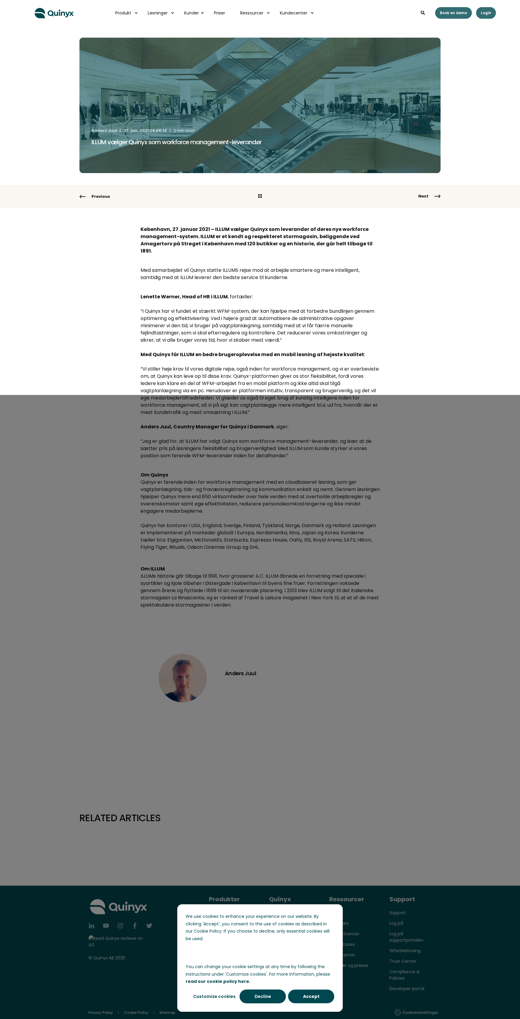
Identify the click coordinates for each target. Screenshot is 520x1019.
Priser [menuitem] (219, 13)
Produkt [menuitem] (123, 13)
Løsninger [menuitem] (158, 13)
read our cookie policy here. (218, 981)
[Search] (423, 12)
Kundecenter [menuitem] (293, 13)
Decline (263, 996)
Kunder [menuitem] (191, 13)
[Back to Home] (54, 12)
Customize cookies (214, 996)
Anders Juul (104, 130)
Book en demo (453, 12)
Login (486, 12)
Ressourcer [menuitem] (251, 13)
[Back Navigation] (260, 196)
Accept (311, 996)
